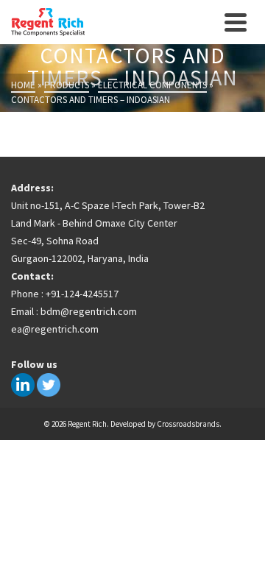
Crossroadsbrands (188, 424)
